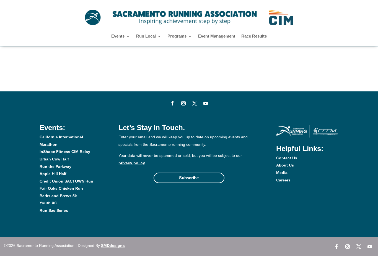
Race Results (254, 36)
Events (118, 36)
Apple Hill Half (53, 173)
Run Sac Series (54, 210)
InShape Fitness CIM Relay (65, 151)
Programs (177, 36)
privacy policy (131, 163)
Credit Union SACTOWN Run (66, 181)
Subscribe (189, 177)
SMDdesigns (113, 245)
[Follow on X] (194, 103)
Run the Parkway (55, 166)
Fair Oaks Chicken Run (61, 188)
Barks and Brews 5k (58, 196)
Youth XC (48, 203)
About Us (285, 165)
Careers (283, 180)
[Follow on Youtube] (205, 103)
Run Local (146, 36)
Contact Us (286, 158)
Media (282, 172)
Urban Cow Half (54, 159)
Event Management (216, 36)
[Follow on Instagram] (183, 103)
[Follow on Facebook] (172, 103)
